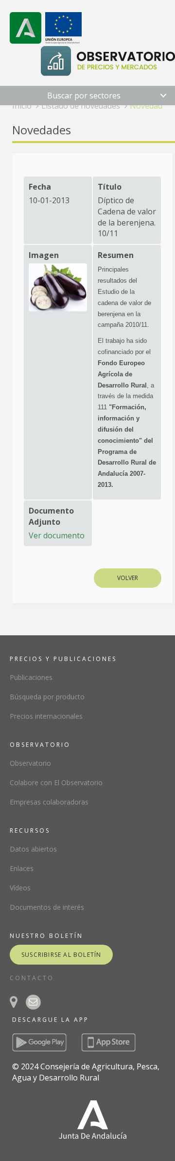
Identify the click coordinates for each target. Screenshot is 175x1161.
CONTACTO (32, 978)
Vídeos (20, 887)
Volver (127, 578)
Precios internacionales (46, 716)
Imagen (44, 255)
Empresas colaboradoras (49, 801)
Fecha (40, 186)
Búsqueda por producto (47, 696)
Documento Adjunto (51, 516)
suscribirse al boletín (61, 955)
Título (110, 186)
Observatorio (30, 763)
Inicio (22, 105)
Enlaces (22, 868)
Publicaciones (31, 677)
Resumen (116, 255)
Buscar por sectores (84, 95)
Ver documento (57, 535)
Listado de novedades (80, 105)
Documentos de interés (47, 907)
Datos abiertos (33, 849)
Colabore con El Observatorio (56, 782)
